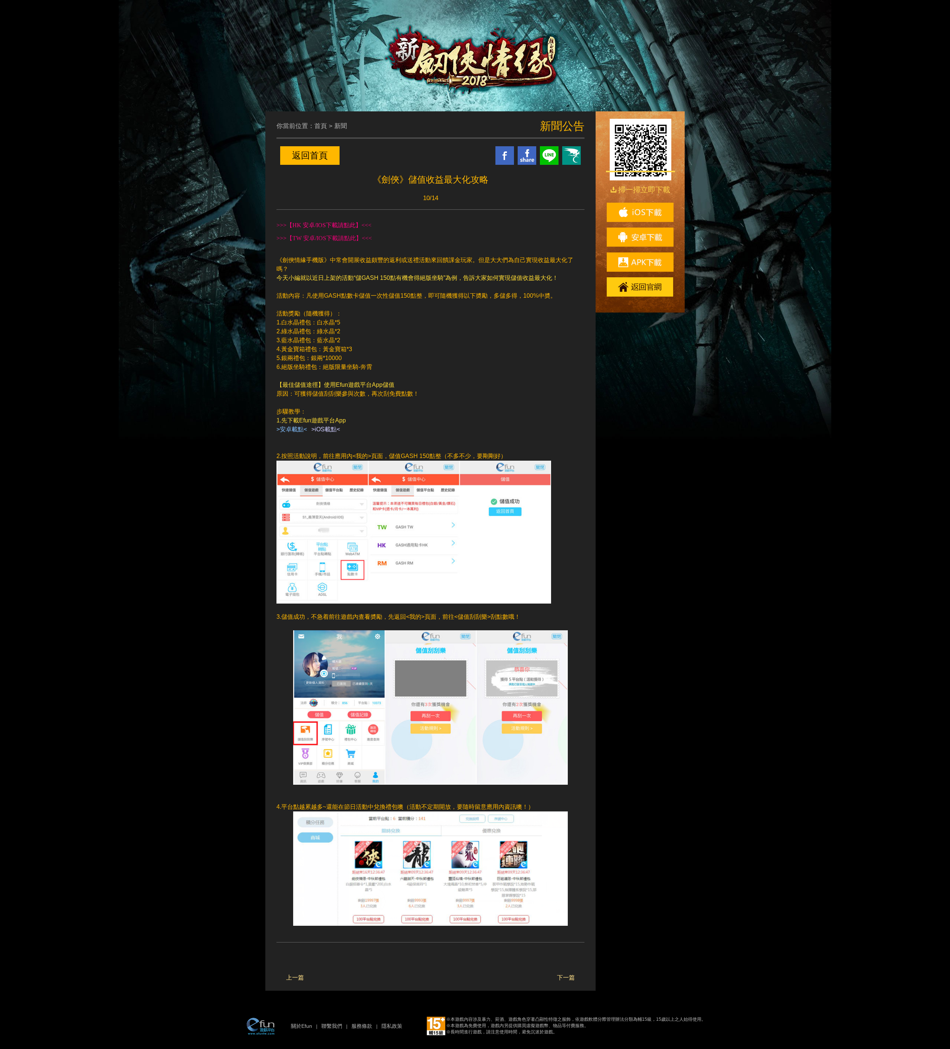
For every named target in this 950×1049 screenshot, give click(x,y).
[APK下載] (640, 262)
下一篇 (566, 977)
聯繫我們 (331, 1026)
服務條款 (361, 1026)
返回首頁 (310, 155)
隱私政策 (391, 1026)
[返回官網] (640, 287)
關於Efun (301, 1026)
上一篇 (295, 977)
